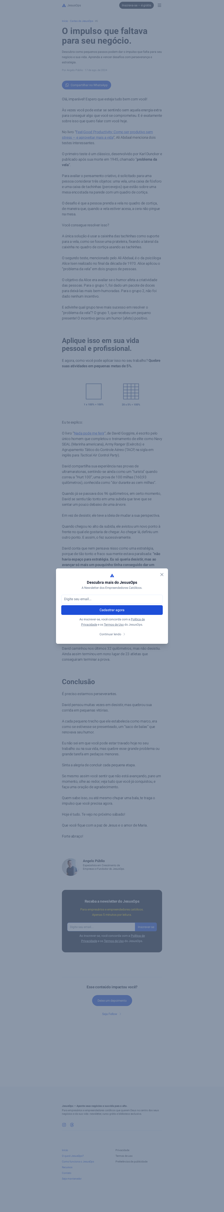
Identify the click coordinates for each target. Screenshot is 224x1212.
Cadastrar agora (112, 610)
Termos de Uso (114, 624)
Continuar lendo (110, 634)
